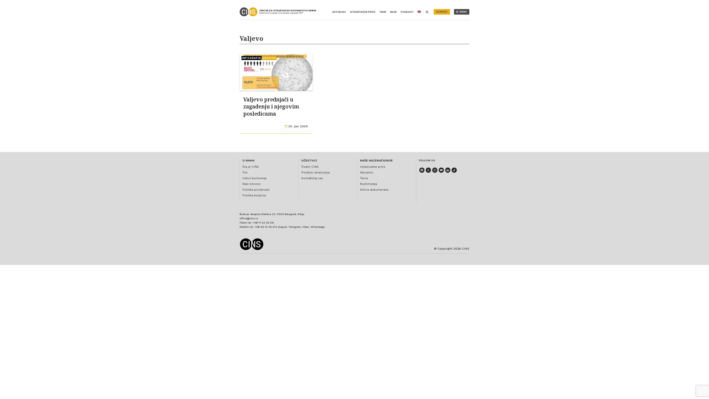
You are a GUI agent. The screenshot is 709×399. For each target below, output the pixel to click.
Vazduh (269, 58)
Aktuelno (339, 12)
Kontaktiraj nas (312, 178)
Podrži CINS (310, 166)
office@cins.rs (249, 218)
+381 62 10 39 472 (266, 227)
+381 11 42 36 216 (263, 222)
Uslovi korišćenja (254, 178)
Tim (245, 172)
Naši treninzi (251, 184)
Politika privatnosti (256, 189)
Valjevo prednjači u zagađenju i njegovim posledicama (271, 106)
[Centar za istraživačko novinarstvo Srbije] (249, 11)
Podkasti (407, 12)
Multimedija (368, 184)
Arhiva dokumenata (374, 189)
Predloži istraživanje (315, 172)
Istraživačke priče (362, 12)
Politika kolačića (254, 195)
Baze (393, 12)
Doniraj (441, 11)
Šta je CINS (250, 166)
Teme (382, 12)
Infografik (251, 58)
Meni (463, 11)
